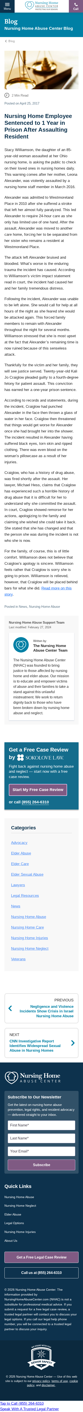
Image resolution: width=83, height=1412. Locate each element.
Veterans (18, 959)
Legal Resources (25, 896)
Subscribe (41, 1165)
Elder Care (20, 864)
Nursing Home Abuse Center (41, 6)
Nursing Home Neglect (29, 948)
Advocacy (19, 843)
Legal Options (14, 1223)
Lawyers (18, 885)
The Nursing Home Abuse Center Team (50, 648)
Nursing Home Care (27, 927)
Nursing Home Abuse (44, 606)
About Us (10, 1240)
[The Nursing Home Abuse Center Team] (21, 645)
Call (76, 9)
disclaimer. (48, 1385)
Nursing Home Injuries (29, 938)
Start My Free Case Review (38, 789)
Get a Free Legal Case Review (41, 1257)
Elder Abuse (21, 853)
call (31, 802)
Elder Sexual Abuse (27, 874)
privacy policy (41, 1381)
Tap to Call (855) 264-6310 (29, 1406)
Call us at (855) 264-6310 (41, 1273)
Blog (11, 41)
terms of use (60, 1381)
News (23, 606)
